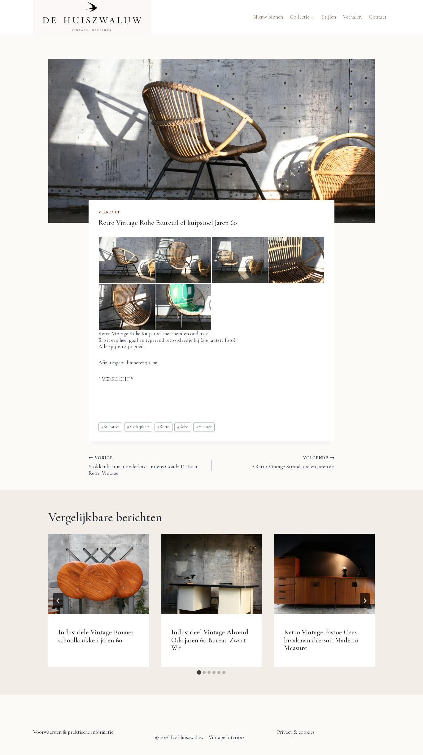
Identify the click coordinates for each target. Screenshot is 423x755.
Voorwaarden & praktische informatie (73, 732)
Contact (377, 17)
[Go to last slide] (58, 600)
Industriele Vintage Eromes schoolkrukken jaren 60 (95, 636)
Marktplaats (138, 426)
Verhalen (352, 17)
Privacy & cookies (296, 732)
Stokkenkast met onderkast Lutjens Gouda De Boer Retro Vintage (143, 465)
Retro (163, 426)
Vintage (204, 426)
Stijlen (329, 17)
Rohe (182, 426)
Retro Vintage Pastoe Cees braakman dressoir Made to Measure (321, 640)
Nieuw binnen (268, 17)
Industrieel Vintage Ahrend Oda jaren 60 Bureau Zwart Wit (209, 640)
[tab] (199, 672)
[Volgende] (365, 600)
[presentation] (98, 574)
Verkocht (109, 212)
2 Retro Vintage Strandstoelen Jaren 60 (293, 462)
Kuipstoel (110, 426)
